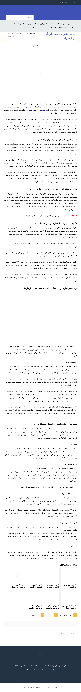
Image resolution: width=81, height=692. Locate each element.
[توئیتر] (20, 2)
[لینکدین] (13, 2)
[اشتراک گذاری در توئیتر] (58, 624)
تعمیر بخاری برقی (35, 615)
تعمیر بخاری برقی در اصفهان (36, 110)
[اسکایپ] (9, 2)
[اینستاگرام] (16, 2)
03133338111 (32, 669)
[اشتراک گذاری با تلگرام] (11, 624)
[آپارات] (5, 2)
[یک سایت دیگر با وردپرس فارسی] (62, 9)
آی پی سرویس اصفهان (65, 615)
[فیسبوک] (23, 2)
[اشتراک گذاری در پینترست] (46, 624)
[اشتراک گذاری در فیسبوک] (70, 624)
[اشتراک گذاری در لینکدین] (22, 624)
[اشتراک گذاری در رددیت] (34, 624)
